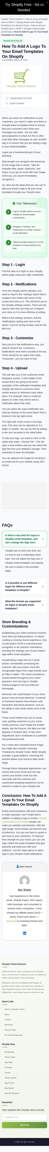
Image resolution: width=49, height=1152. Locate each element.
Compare (8, 1067)
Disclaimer (9, 1025)
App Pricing (9, 1083)
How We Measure (12, 1093)
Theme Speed (10, 1078)
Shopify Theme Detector (12, 19)
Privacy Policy (10, 1030)
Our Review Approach (14, 1035)
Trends (7, 1072)
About (7, 1014)
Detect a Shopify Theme (15, 1009)
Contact (8, 1019)
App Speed (9, 1088)
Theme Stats (10, 1057)
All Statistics (9, 1052)
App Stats (9, 1062)
